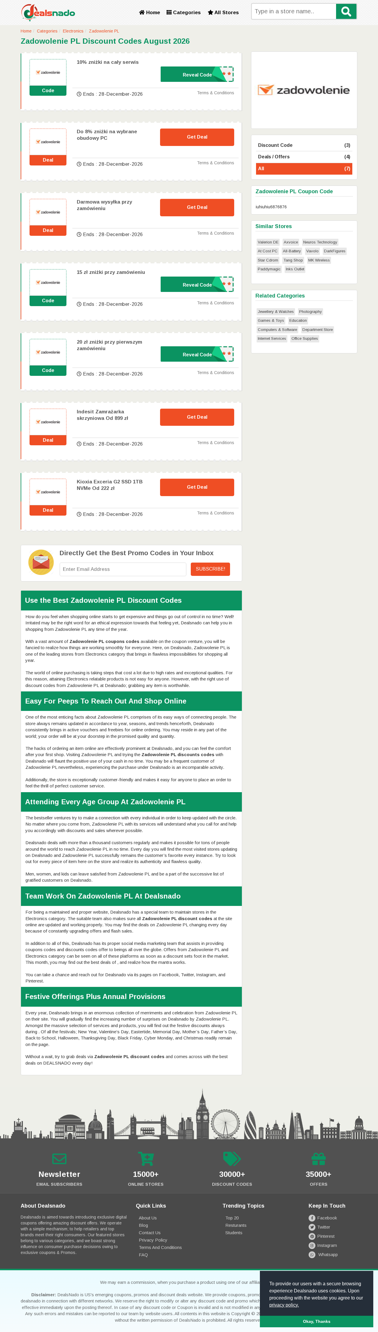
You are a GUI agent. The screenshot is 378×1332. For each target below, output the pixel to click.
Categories (186, 12)
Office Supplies (304, 338)
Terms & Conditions (215, 92)
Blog (143, 1225)
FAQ (143, 1254)
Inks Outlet (295, 269)
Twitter (323, 1226)
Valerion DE (268, 242)
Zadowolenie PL (104, 31)
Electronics (73, 31)
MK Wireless (319, 260)
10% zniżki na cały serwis (108, 62)
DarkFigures (335, 251)
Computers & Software (277, 329)
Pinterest (326, 1236)
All (304, 168)
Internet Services (272, 338)
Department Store (317, 329)
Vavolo (312, 251)
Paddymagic (269, 269)
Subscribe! (210, 568)
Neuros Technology (320, 242)
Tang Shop (293, 260)
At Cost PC (268, 251)
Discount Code (304, 145)
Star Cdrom (268, 260)
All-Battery (292, 251)
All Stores (226, 12)
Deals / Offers (304, 156)
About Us (148, 1217)
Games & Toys (271, 320)
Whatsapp (327, 1254)
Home (152, 12)
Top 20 (232, 1217)
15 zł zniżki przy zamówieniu (111, 272)
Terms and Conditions (160, 1247)
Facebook (327, 1217)
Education (298, 320)
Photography (310, 311)
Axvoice (291, 242)
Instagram (327, 1245)
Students (233, 1232)
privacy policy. (284, 1304)
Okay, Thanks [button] (316, 1321)
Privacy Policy (153, 1239)
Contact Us (150, 1232)
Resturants (236, 1225)
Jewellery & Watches (276, 311)
